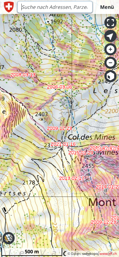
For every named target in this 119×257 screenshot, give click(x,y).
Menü (107, 7)
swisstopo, (90, 253)
